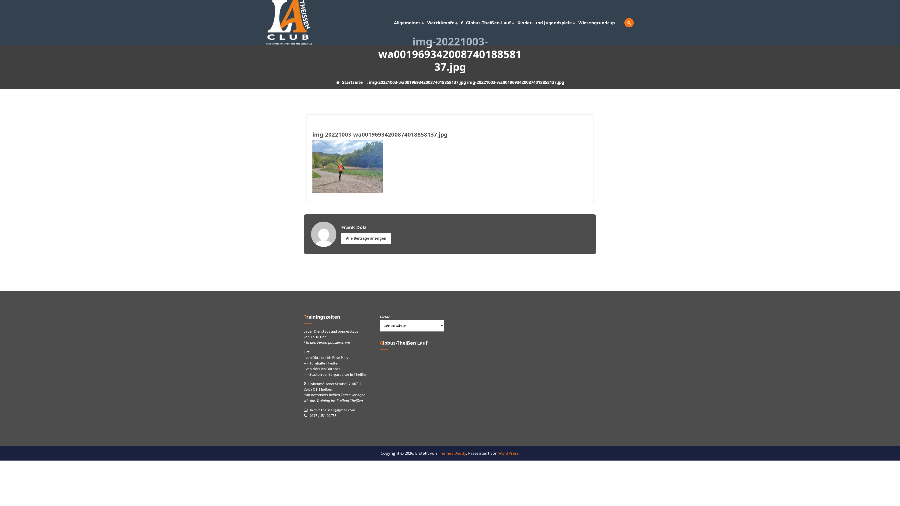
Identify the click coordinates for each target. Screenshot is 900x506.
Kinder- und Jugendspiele (545, 23)
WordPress (508, 453)
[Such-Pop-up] (629, 22)
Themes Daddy (452, 453)
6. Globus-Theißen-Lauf (486, 23)
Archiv (385, 317)
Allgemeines (407, 23)
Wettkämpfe (440, 23)
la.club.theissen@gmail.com (332, 410)
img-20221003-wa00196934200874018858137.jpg (417, 82)
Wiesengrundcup (596, 23)
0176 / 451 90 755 (323, 415)
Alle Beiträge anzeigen (366, 238)
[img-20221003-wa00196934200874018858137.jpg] (450, 166)
